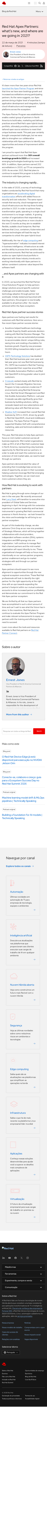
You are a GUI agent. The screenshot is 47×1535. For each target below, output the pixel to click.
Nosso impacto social (32, 1335)
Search (39, 731)
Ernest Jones (15, 52)
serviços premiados (24, 1316)
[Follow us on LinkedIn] (7, 691)
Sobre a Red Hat (7, 1371)
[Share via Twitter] (22, 65)
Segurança (16, 1025)
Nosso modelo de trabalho (12, 1327)
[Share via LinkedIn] (18, 65)
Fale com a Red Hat (8, 1377)
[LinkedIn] (3, 1258)
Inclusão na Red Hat (9, 1380)
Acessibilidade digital (32, 1399)
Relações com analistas (11, 1339)
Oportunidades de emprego (34, 1371)
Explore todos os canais (18, 866)
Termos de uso (30, 1396)
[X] (21, 1258)
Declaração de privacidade (11, 1396)
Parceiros (20, 45)
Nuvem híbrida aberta (22, 984)
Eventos (5, 1374)
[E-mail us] (25, 65)
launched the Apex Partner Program (18, 88)
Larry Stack (11, 499)
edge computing (30, 240)
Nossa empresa (8, 1323)
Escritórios (28, 1374)
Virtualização (17, 1199)
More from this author (17, 714)
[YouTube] (9, 1258)
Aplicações (16, 1153)
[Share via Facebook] (15, 65)
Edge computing (19, 1069)
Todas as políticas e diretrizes (12, 1399)
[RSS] (41, 65)
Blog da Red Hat (9, 11)
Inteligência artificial (21, 935)
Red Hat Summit (7, 1383)
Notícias (27, 1323)
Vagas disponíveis (31, 1339)
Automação (16, 891)
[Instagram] (27, 1258)
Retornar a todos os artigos (13, 79)
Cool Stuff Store (30, 1380)
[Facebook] (15, 1258)
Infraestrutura (18, 1112)
